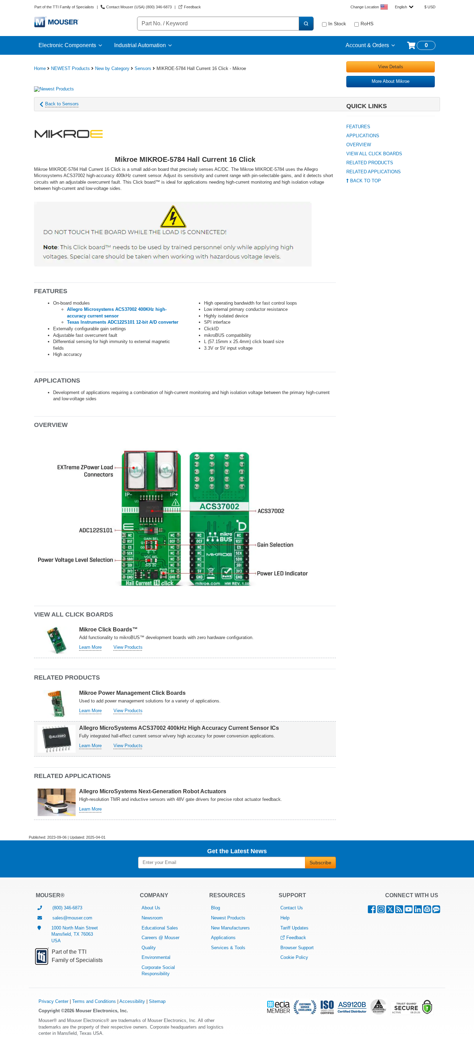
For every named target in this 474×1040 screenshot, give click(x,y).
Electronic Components (67, 45)
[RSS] (399, 911)
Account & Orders (367, 45)
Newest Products (228, 917)
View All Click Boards (374, 153)
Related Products (369, 162)
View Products (128, 647)
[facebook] (372, 911)
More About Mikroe (390, 81)
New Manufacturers (230, 927)
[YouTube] (409, 911)
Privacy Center (53, 1001)
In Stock (337, 23)
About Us (151, 907)
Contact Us (291, 907)
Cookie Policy (294, 957)
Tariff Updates (294, 927)
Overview (358, 144)
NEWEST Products (70, 68)
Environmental (156, 957)
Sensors (143, 68)
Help (284, 917)
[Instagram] (381, 911)
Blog (215, 907)
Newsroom (152, 917)
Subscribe (320, 862)
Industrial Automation (140, 45)
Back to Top (365, 180)
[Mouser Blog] (436, 911)
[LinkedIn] (418, 911)
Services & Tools (228, 947)
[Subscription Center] (427, 911)
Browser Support (297, 947)
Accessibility (132, 1001)
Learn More (90, 647)
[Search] (306, 23)
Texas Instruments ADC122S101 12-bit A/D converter (122, 322)
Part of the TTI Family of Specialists (64, 7)
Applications (362, 135)
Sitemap (157, 1001)
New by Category (112, 68)
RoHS (367, 23)
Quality (149, 947)
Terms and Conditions (94, 1001)
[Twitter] (390, 911)
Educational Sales (160, 927)
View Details (390, 66)
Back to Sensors (62, 103)
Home (40, 68)
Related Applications (373, 171)
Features (358, 126)
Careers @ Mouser (160, 937)
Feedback (296, 937)
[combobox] (404, 6)
